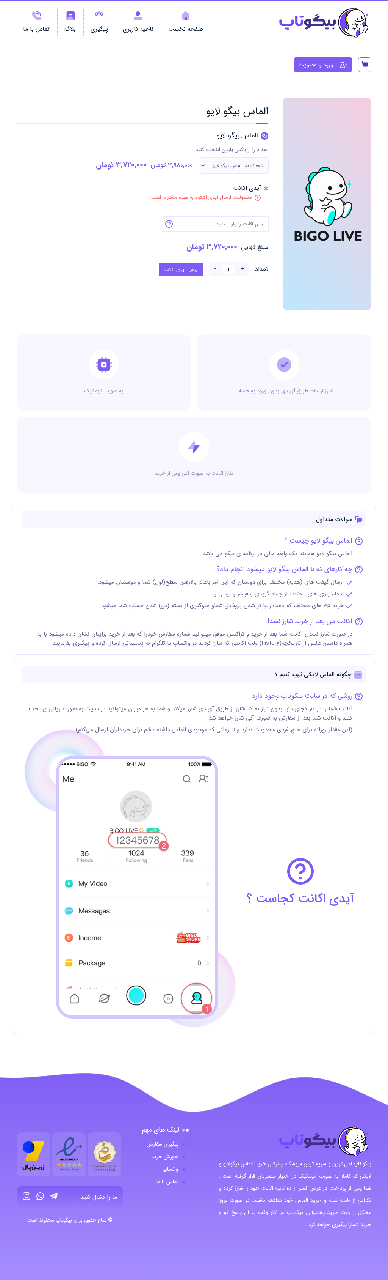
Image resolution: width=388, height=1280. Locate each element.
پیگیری (99, 29)
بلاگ (70, 29)
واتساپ (170, 1169)
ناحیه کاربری (138, 29)
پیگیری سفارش (162, 1144)
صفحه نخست (185, 29)
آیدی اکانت (205, 188)
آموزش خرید (164, 1156)
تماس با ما (36, 29)
